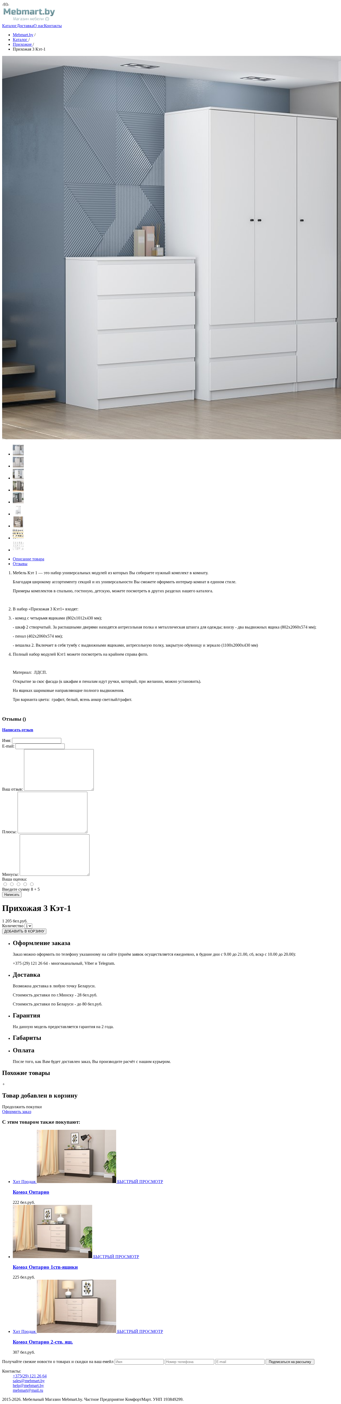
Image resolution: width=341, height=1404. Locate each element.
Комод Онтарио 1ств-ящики (45, 1267)
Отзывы (20, 563)
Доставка (25, 25)
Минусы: (10, 874)
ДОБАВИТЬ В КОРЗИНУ (24, 931)
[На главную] (29, 21)
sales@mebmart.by (29, 1380)
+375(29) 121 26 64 (30, 1376)
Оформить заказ (16, 1111)
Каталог (9, 25)
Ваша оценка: (14, 879)
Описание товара (28, 559)
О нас (39, 25)
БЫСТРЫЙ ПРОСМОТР (140, 1181)
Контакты (53, 25)
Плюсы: (9, 832)
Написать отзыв (17, 730)
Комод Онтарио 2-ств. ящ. (43, 1342)
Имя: (6, 740)
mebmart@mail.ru (28, 1390)
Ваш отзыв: (12, 789)
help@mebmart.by (28, 1385)
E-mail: (8, 746)
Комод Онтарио (31, 1192)
